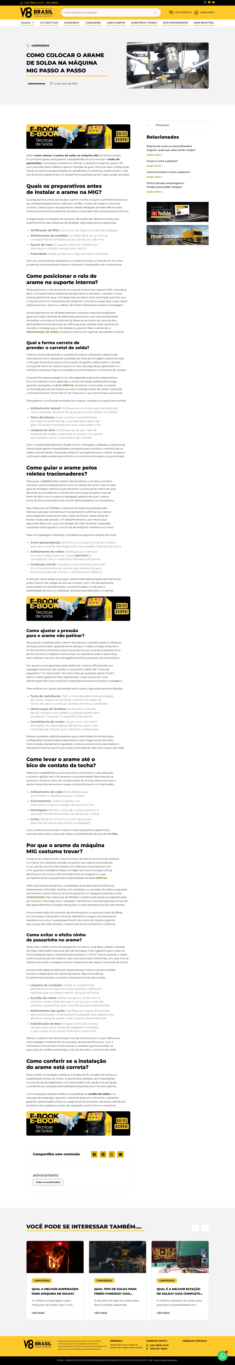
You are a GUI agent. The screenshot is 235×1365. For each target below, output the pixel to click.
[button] (94, 1154)
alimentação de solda (42, 332)
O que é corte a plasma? (162, 161)
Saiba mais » (155, 154)
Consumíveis (93, 22)
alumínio (81, 555)
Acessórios (71, 22)
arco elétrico (64, 385)
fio (80, 203)
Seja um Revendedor (175, 22)
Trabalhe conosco (194, 1340)
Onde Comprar (116, 22)
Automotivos (49, 22)
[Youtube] (213, 2)
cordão (112, 834)
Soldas (25, 22)
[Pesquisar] (157, 12)
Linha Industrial (204, 22)
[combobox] (107, 12)
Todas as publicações (48, 1182)
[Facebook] (209, 2)
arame (46, 481)
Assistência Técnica (144, 22)
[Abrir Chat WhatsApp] (222, 1356)
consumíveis (35, 897)
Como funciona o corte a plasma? (168, 172)
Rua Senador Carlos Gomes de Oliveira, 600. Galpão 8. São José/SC (126, 1346)
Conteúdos (40, 45)
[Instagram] (205, 2)
